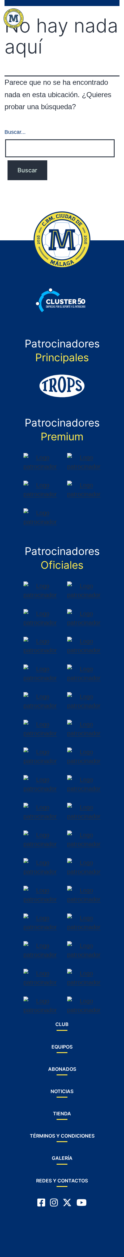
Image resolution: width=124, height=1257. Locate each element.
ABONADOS (62, 1069)
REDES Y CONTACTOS (62, 1181)
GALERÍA (62, 1158)
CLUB (62, 1024)
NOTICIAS (62, 1091)
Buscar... (15, 132)
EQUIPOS (62, 1047)
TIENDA (62, 1114)
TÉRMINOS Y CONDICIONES (62, 1136)
